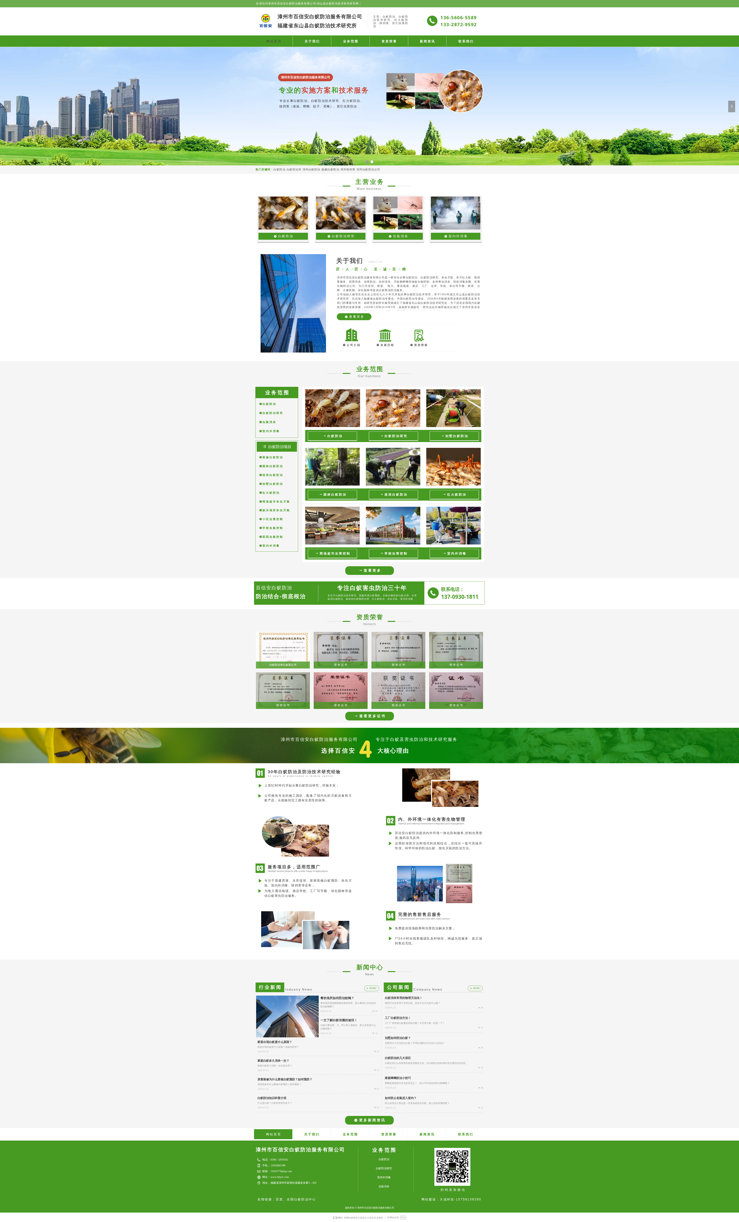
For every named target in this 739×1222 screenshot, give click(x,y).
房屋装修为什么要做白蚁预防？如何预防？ (284, 1079)
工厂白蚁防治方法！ (398, 1017)
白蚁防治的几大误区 (398, 1058)
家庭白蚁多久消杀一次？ (273, 1060)
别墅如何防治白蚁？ (398, 1037)
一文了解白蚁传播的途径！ (338, 1020)
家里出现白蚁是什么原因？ (274, 1042)
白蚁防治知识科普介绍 (271, 1098)
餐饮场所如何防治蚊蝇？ (337, 998)
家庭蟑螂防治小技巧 (398, 1078)
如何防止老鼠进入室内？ (401, 1098)
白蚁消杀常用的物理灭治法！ (403, 997)
